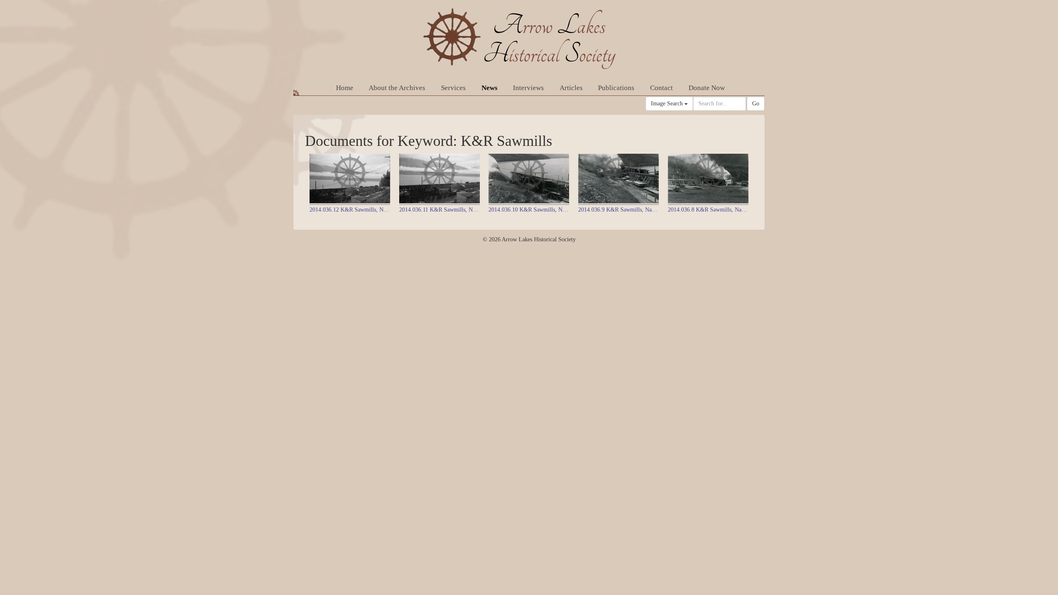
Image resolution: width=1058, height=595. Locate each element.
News (489, 88)
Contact (661, 88)
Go (755, 103)
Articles (571, 88)
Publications (616, 88)
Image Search (667, 103)
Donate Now (707, 88)
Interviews (528, 88)
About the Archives (397, 88)
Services (453, 88)
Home (344, 88)
